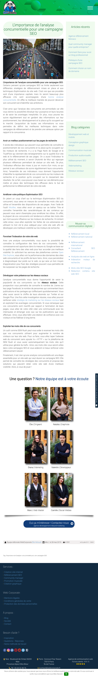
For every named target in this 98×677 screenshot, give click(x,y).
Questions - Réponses (14, 641)
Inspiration (9, 638)
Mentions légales (12, 598)
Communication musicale (80, 150)
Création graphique (12, 584)
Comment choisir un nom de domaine (80, 69)
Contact (7, 624)
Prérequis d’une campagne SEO (75, 61)
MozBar (12, 207)
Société (7, 621)
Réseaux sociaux (76, 171)
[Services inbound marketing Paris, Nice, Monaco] (90, 7)
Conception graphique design (78, 143)
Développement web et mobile (79, 135)
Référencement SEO (77, 160)
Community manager (13, 578)
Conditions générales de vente (17, 601)
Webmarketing (75, 165)
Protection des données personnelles (20, 604)
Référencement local (80, 234)
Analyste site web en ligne (82, 256)
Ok (66, 674)
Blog (6, 618)
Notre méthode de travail (15, 644)
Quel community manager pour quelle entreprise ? (80, 45)
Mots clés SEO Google (81, 268)
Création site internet (13, 572)
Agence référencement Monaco (78, 37)
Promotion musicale (13, 581)
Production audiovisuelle (80, 155)
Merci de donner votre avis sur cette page (96, 389)
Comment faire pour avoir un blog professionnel (80, 53)
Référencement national (81, 237)
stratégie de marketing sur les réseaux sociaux (38, 300)
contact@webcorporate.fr (50, 668)
